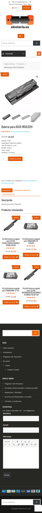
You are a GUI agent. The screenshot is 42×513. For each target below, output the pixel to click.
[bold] (17, 441)
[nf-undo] (31, 444)
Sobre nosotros (8, 348)
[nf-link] (18, 444)
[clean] (29, 441)
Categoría (9, 54)
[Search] (36, 43)
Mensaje (8, 436)
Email (6, 425)
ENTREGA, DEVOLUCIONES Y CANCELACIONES (21, 388)
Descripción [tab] (6, 190)
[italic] (21, 441)
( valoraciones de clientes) (20, 132)
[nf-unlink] (22, 444)
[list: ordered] (5, 444)
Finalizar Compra (13, 370)
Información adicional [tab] (21, 190)
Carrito (7, 365)
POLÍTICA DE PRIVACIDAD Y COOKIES (18, 397)
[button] (39, 53)
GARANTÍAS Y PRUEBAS (13, 392)
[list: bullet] (9, 444)
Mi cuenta (26, 8)
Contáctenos (7, 352)
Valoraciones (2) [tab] (8, 194)
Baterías (26, 181)
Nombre (7, 413)
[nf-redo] (35, 444)
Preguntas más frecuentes (12, 357)
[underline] (25, 441)
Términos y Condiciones (13, 401)
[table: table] (26, 444)
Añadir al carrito (15, 159)
